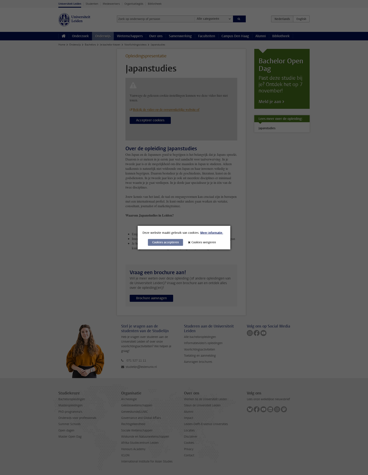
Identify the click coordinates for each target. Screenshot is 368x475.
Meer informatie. (211, 233)
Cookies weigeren (203, 242)
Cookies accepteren (165, 242)
